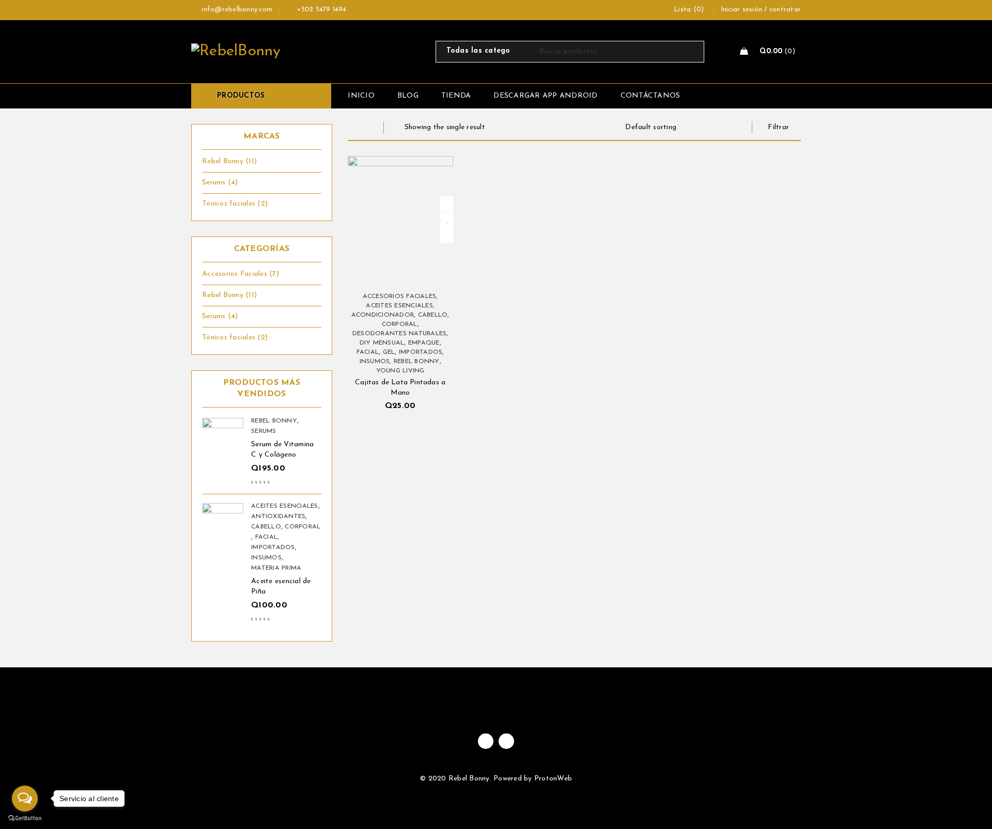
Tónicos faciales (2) (235, 204)
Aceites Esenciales (284, 506)
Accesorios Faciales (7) (240, 274)
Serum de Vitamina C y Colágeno (282, 450)
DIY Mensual (382, 343)
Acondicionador (382, 315)
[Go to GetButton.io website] (24, 818)
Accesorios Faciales (400, 296)
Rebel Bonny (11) (229, 161)
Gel (389, 352)
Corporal (302, 527)
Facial (266, 537)
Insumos (266, 558)
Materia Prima (276, 568)
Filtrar (778, 127)
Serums (263, 431)
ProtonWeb (553, 779)
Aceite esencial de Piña (281, 586)
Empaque (424, 343)
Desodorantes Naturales (399, 334)
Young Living (400, 371)
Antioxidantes (278, 516)
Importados (273, 547)
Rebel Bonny (274, 421)
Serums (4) (220, 182)
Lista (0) (689, 9)
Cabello (266, 527)
